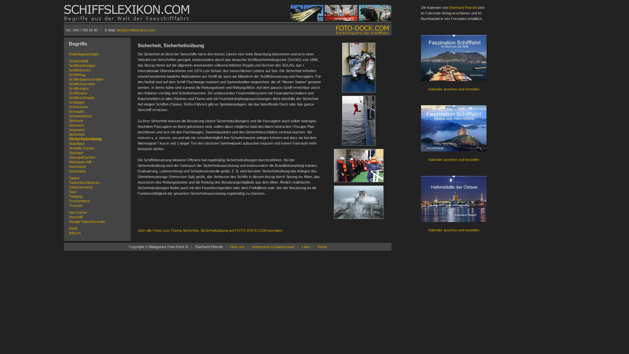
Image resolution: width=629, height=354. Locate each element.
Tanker (74, 178)
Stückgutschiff (80, 162)
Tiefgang (76, 196)
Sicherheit (77, 134)
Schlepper (77, 102)
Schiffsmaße (79, 88)
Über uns (237, 247)
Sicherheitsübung (85, 139)
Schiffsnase (78, 93)
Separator (77, 130)
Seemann (76, 125)
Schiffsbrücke (80, 70)
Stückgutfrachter (82, 157)
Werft (73, 228)
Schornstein (78, 107)
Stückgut (76, 153)
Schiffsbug (77, 75)
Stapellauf (76, 144)
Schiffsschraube (82, 98)
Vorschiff (76, 217)
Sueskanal (77, 166)
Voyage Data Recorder (87, 222)
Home (322, 247)
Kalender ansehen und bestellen (454, 89)
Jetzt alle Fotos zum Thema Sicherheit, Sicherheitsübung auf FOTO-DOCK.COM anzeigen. (210, 230)
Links (306, 247)
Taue (73, 192)
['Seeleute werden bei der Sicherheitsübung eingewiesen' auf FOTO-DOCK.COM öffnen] (358, 183)
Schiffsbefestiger (82, 66)
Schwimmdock (80, 116)
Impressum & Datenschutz (273, 247)
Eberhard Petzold (463, 8)
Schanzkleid (78, 61)
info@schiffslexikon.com (136, 30)
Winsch (75, 233)
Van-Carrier (78, 212)
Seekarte (76, 121)
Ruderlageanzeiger (84, 54)
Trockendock (79, 201)
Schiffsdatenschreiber (86, 79)
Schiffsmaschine (82, 84)
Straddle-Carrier (81, 148)
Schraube (76, 111)
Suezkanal (77, 171)
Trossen (75, 205)
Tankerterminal (80, 187)
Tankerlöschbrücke (84, 183)
